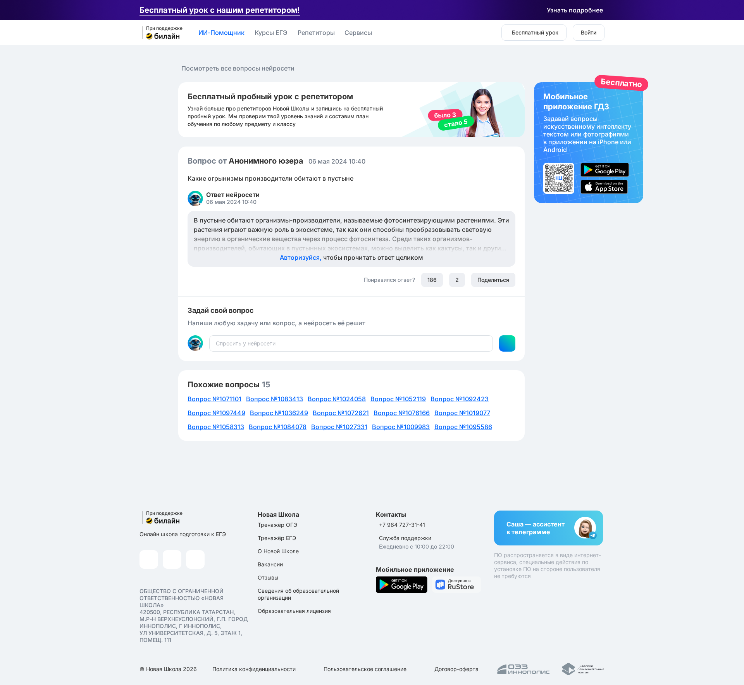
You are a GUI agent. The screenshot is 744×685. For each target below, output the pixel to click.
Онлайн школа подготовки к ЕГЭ (183, 534)
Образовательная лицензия (294, 610)
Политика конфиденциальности (254, 669)
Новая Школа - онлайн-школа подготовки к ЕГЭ (160, 33)
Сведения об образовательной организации (298, 594)
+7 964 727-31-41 (402, 524)
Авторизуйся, (351, 257)
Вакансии (270, 564)
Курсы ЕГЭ (271, 32)
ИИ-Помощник (221, 32)
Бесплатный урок (535, 32)
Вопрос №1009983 (401, 427)
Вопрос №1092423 (460, 399)
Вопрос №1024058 (337, 399)
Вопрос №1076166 (402, 413)
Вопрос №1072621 (341, 413)
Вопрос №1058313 (216, 427)
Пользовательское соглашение (365, 669)
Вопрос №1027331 (339, 427)
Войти (588, 32)
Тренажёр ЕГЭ (277, 538)
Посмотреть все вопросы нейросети (237, 68)
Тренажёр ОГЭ (277, 524)
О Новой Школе (278, 551)
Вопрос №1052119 (398, 399)
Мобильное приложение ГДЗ (588, 142)
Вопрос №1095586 (463, 427)
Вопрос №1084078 (278, 427)
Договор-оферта (456, 669)
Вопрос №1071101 (214, 399)
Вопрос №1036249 (279, 413)
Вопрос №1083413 (274, 399)
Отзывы (268, 577)
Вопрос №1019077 (462, 413)
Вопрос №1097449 (216, 413)
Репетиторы (316, 32)
